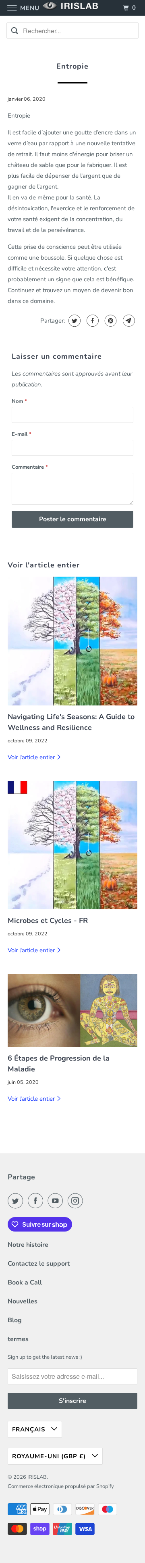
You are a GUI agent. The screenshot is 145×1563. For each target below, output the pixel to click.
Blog (15, 1320)
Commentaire (30, 467)
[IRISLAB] (72, 8)
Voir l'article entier (32, 757)
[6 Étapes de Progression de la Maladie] (72, 1010)
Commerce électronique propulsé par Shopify (61, 1486)
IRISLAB (37, 1477)
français (29, 1429)
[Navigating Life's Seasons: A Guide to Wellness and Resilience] (72, 641)
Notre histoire (28, 1244)
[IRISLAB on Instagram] (77, 1200)
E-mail (21, 434)
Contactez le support (39, 1263)
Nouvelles (22, 1301)
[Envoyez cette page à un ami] (128, 321)
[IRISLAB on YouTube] (57, 1200)
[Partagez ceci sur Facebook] (92, 321)
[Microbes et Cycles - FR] (72, 845)
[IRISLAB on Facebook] (37, 1200)
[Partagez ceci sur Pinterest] (110, 321)
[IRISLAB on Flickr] (89, 1200)
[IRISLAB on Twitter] (17, 1200)
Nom (19, 401)
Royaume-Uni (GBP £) (50, 1456)
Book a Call (25, 1282)
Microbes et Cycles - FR (48, 920)
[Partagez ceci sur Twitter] (73, 321)
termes (18, 1339)
